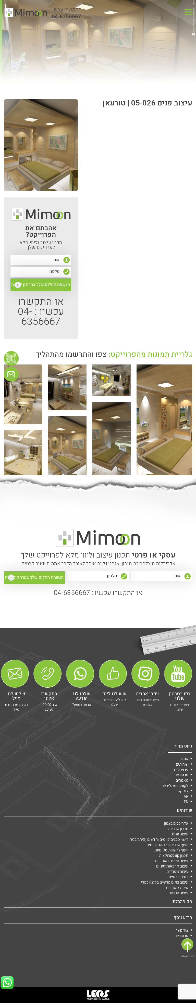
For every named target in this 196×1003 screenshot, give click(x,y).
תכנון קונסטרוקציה (173, 855)
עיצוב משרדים (177, 871)
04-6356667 (66, 13)
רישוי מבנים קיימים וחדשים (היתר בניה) (158, 839)
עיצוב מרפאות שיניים (172, 866)
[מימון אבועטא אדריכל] (25, 13)
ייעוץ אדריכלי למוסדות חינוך (166, 844)
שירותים (182, 764)
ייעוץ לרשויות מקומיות (171, 850)
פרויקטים (181, 769)
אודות (183, 759)
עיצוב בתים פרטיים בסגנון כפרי (164, 882)
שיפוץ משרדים (177, 887)
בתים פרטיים (178, 876)
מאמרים (182, 780)
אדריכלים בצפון (176, 823)
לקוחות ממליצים (175, 785)
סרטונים (182, 775)
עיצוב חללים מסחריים (171, 860)
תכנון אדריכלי (177, 828)
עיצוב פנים (180, 834)
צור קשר (182, 791)
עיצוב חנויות (179, 893)
